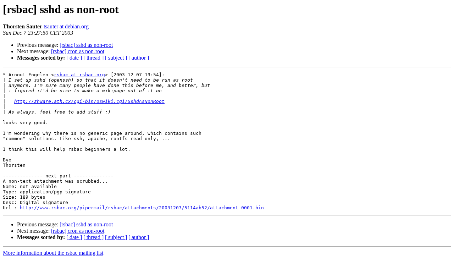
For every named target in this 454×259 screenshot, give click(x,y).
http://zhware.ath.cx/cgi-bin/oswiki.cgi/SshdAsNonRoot (89, 101)
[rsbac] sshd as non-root (86, 45)
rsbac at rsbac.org (79, 74)
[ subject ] (116, 58)
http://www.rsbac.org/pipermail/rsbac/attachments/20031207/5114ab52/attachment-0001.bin (142, 207)
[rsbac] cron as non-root (77, 51)
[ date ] (74, 58)
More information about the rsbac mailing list (53, 253)
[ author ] (138, 58)
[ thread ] (93, 58)
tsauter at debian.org (66, 26)
